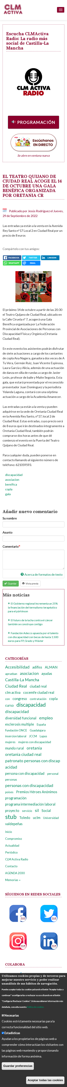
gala (8, 494)
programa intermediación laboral (30, 804)
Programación (36, 122)
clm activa (12, 692)
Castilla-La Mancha (22, 679)
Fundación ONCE (16, 730)
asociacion (12, 479)
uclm (36, 818)
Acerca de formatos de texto (43, 574)
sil (37, 810)
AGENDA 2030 (15, 873)
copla (8, 489)
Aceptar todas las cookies (45, 1080)
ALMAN (51, 667)
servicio (27, 811)
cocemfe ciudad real (38, 692)
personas (11, 779)
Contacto (11, 866)
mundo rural (14, 748)
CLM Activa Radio (16, 859)
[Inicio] (13, 9)
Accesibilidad (17, 667)
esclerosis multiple (19, 724)
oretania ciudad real (23, 754)
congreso (20, 699)
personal (52, 773)
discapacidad (14, 475)
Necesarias (11, 1015)
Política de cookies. (35, 1007)
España (41, 724)
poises (9, 792)
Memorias (12, 880)
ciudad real (38, 686)
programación (15, 798)
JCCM (33, 736)
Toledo (24, 818)
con (7, 699)
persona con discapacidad (24, 773)
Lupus (43, 736)
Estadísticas (12, 1033)
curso (9, 705)
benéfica (11, 484)
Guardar (11, 583)
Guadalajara (38, 730)
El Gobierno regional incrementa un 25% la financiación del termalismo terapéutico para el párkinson (33, 607)
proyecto (12, 810)
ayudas (46, 673)
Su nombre (10, 518)
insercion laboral (15, 736)
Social (46, 810)
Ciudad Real (16, 686)
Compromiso (13, 838)
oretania (34, 748)
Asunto (7, 532)
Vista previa (31, 583)
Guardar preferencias (17, 1066)
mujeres (10, 742)
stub (10, 816)
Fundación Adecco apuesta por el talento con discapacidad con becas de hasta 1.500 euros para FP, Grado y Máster (33, 636)
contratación (38, 699)
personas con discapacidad (29, 785)
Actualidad (12, 845)
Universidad (51, 818)
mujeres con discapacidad (34, 742)
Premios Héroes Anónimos (36, 792)
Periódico (11, 852)
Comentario (11, 546)
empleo (46, 717)
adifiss (37, 667)
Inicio (8, 832)
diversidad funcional (20, 718)
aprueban (11, 674)
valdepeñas (14, 824)
